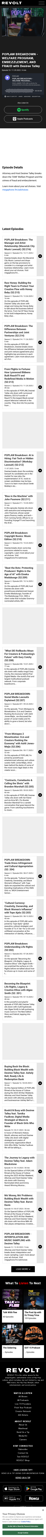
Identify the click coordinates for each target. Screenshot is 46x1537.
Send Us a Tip (23, 1432)
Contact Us (23, 1453)
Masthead (23, 1428)
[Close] (43, 1510)
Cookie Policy (26, 1522)
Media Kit (23, 1436)
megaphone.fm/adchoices (15, 189)
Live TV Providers (23, 1404)
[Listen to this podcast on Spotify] (23, 109)
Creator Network (23, 1411)
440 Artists (23, 1415)
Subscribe (22, 1449)
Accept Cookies (23, 1533)
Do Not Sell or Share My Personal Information (23, 1526)
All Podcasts (23, 1400)
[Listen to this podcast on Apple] (23, 118)
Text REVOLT (23, 1456)
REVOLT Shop (23, 1460)
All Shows (23, 1396)
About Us (23, 1424)
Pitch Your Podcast (23, 1407)
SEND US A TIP (23, 1477)
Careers (23, 1439)
